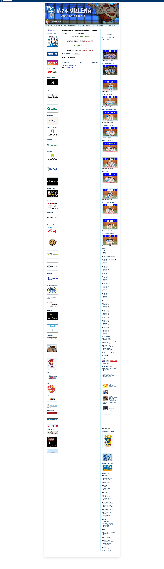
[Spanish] (116, 361)
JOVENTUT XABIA (107, 502)
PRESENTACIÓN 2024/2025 (74, 25)
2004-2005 (105, 301)
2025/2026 (105, 331)
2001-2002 (105, 297)
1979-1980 (105, 266)
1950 (104, 250)
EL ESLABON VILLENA (107, 530)
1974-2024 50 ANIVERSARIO (108, 259)
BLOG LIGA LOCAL (107, 481)
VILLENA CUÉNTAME (107, 548)
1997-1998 (105, 292)
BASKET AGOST (106, 475)
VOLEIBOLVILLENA (107, 550)
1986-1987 (105, 276)
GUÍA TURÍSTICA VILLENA (110, 25)
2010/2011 (105, 310)
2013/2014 (105, 314)
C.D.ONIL (105, 495)
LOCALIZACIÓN (106, 342)
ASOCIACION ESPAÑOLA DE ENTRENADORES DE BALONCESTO (109, 525)
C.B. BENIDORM (106, 482)
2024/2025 (105, 330)
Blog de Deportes (52, 452)
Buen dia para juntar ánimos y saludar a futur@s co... (108, 376)
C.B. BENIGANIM (106, 484)
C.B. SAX (105, 493)
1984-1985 (105, 273)
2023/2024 (105, 328)
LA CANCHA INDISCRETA (108, 503)
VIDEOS (105, 353)
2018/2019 (105, 321)
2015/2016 (105, 317)
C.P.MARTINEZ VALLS (107, 496)
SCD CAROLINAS (106, 515)
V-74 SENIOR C (106, 547)
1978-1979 (105, 265)
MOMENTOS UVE (106, 345)
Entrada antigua (95, 62)
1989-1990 (105, 280)
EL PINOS (105, 501)
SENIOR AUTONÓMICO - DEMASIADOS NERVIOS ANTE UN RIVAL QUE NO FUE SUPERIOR (112, 409)
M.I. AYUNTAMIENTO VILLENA (109, 539)
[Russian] (114, 361)
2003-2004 (105, 300)
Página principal (49, 25)
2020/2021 (105, 324)
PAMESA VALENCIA (107, 512)
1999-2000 (105, 294)
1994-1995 (105, 287)
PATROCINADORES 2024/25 (60, 25)
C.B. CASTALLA (106, 489)
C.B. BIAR (105, 485)
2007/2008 (105, 306)
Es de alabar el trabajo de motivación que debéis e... (108, 371)
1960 (104, 252)
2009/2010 (105, 309)
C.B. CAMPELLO (106, 488)
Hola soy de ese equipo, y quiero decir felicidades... (109, 369)
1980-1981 (105, 267)
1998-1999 (105, 293)
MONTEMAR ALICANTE (108, 509)
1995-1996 (105, 289)
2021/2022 (105, 326)
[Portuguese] (112, 361)
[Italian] (110, 361)
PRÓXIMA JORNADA (107, 346)
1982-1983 (105, 270)
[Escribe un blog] (75, 53)
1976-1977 (105, 262)
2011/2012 (105, 311)
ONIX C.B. (105, 510)
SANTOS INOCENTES (107, 349)
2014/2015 (68, 53)
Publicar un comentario (67, 59)
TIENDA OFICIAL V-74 (107, 351)
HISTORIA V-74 (100, 25)
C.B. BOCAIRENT (106, 486)
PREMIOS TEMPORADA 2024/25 (88, 25)
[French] (105, 361)
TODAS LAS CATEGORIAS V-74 (109, 44)
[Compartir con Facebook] (78, 53)
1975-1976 (105, 260)
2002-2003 (105, 299)
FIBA (104, 534)
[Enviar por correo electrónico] (74, 53)
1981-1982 (105, 269)
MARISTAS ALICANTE (107, 508)
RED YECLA (105, 513)
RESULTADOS (106, 39)
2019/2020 (105, 323)
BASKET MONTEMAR (107, 478)
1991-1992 (105, 283)
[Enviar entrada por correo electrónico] (72, 53)
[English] (103, 361)
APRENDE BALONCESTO (108, 523)
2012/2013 (105, 313)
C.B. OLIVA (105, 492)
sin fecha (105, 355)
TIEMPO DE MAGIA (107, 544)
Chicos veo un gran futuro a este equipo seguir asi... (109, 379)
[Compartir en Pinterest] (79, 53)
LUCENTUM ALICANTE (107, 505)
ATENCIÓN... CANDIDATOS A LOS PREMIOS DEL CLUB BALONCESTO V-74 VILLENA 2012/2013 (113, 398)
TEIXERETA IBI (106, 516)
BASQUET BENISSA (107, 479)
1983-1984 (105, 272)
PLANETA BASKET (107, 543)
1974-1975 (105, 255)
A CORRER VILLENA (107, 521)
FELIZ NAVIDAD (106, 338)
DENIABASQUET (106, 499)
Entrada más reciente (66, 62)
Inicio (81, 62)
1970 (104, 253)
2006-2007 (105, 304)
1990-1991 (105, 282)
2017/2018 (105, 320)
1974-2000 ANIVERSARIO (108, 256)
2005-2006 (105, 303)
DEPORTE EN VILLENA (108, 528)
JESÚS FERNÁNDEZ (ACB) (108, 341)
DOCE (104, 529)
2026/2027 (105, 333)
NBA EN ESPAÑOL (107, 540)
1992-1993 (105, 284)
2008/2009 (105, 307)
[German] (107, 361)
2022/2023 (105, 327)
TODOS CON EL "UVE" (107, 352)
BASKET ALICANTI (107, 476)
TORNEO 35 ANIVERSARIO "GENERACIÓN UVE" (113, 385)
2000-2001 (105, 296)
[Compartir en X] (76, 53)
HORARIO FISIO (106, 339)
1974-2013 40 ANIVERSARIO (108, 257)
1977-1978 (105, 263)
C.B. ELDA (105, 491)
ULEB (104, 546)
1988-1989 (105, 279)
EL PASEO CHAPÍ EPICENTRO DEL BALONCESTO (112, 391)
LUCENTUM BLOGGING (108, 506)
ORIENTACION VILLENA (108, 541)
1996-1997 (105, 290)
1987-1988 (105, 277)
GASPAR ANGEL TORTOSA (108, 536)
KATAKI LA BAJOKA (107, 537)
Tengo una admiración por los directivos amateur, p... (108, 374)
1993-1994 (105, 286)
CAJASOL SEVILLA (107, 498)
